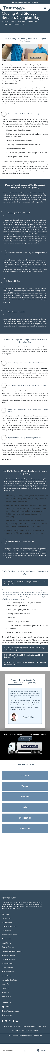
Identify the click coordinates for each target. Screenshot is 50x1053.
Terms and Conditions (29, 1026)
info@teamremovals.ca (21, 2)
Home (4, 21)
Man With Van (6, 943)
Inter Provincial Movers (9, 935)
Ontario (11, 21)
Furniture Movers (7, 922)
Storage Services (7, 963)
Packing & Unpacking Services (12, 951)
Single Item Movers (8, 955)
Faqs (19, 1026)
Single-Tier (5, 992)
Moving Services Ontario (10, 980)
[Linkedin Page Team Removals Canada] (6, 1021)
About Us (12, 1026)
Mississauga (25, 818)
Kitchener (25, 775)
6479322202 (34, 2)
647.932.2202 (7, 558)
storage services (34, 81)
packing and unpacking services (13, 234)
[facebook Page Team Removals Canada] (2, 1021)
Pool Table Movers (8, 972)
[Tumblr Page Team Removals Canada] (13, 1021)
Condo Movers (6, 976)
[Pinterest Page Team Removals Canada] (17, 1021)
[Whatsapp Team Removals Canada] (25, 1050)
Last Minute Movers (8, 959)
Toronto (25, 786)
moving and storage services (12, 97)
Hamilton (25, 807)
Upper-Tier (5, 988)
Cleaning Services (7, 947)
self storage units (34, 124)
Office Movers (6, 931)
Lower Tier (21, 21)
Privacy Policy (42, 1026)
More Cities (25, 828)
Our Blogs (15, 1030)
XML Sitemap (6, 996)
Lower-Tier (5, 984)
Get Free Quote (8, 1050)
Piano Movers (6, 939)
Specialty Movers (7, 968)
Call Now (43, 1050)
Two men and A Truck (9, 926)
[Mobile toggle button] (45, 8)
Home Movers (6, 918)
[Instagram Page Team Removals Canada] (10, 1021)
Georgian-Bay (32, 21)
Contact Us (24, 1030)
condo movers (18, 300)
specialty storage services (12, 454)
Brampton (25, 797)
